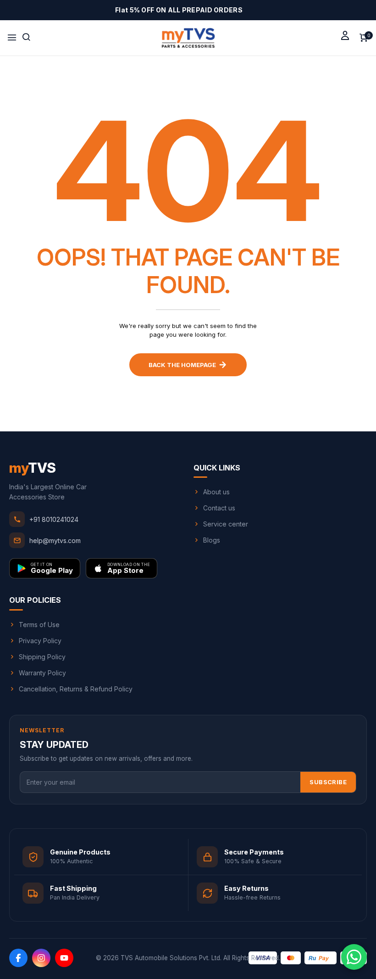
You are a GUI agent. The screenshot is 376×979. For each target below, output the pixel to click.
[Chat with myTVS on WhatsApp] (354, 957)
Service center (225, 524)
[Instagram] (41, 958)
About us (216, 492)
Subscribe (328, 782)
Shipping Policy (42, 657)
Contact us (219, 508)
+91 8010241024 (53, 519)
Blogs (211, 540)
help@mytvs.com (55, 540)
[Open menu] (12, 37)
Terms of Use (39, 624)
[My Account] (345, 35)
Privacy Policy (40, 641)
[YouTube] (64, 958)
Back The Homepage (182, 364)
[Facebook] (18, 958)
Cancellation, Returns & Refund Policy (76, 689)
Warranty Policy (42, 673)
